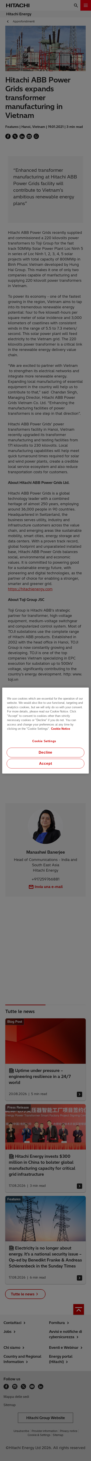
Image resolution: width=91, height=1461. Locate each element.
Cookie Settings (44, 741)
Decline (46, 752)
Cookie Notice (60, 728)
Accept (45, 763)
